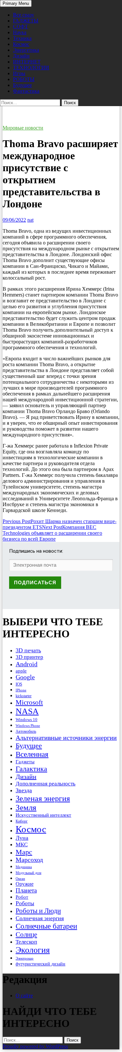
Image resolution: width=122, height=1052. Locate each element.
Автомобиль (26, 731)
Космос (21, 44)
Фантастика (26, 91)
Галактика (31, 769)
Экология (33, 950)
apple (21, 670)
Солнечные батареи (46, 926)
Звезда (24, 790)
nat (30, 220)
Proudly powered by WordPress (35, 1046)
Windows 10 (26, 719)
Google (25, 677)
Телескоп (26, 942)
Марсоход (29, 859)
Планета (26, 890)
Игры (19, 73)
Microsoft (29, 702)
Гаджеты (25, 761)
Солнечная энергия (40, 918)
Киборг (22, 821)
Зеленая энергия (43, 798)
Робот (22, 897)
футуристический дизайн (40, 963)
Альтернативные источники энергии (66, 737)
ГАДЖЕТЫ (25, 20)
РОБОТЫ (23, 79)
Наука (19, 32)
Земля (26, 807)
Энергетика (26, 50)
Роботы (25, 903)
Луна (22, 838)
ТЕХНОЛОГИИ (31, 67)
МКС (22, 844)
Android (26, 664)
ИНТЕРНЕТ (27, 61)
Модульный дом (28, 873)
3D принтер (29, 657)
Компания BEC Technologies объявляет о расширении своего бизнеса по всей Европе (52, 533)
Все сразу (23, 15)
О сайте (24, 995)
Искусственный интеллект (43, 815)
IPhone (21, 690)
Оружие (25, 884)
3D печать (28, 650)
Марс (24, 852)
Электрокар (25, 958)
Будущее (22, 85)
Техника (22, 38)
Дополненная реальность (45, 784)
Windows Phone (28, 725)
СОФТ (20, 26)
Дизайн (21, 56)
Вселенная (32, 754)
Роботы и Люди (38, 911)
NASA (27, 711)
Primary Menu (16, 3)
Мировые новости (23, 128)
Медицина (24, 867)
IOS (19, 684)
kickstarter (24, 696)
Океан (20, 878)
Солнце (26, 934)
